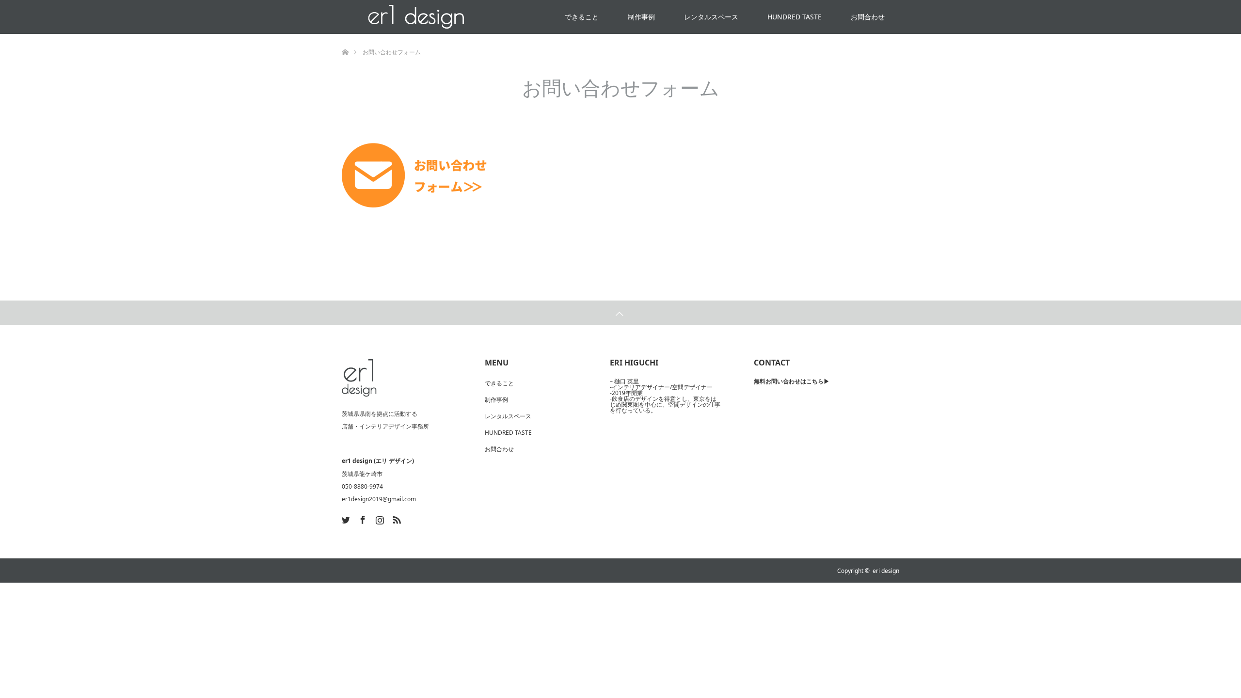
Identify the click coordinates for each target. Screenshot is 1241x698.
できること (582, 16)
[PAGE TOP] (620, 313)
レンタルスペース (711, 16)
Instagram (378, 518)
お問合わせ (868, 16)
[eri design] (359, 378)
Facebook (361, 518)
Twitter (344, 518)
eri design (886, 571)
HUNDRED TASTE (794, 16)
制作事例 (641, 16)
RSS (395, 518)
